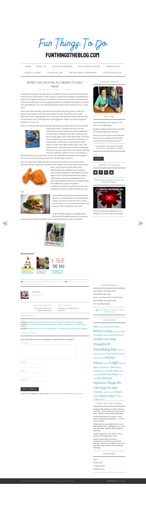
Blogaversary (116, 331)
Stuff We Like (58, 282)
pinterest (101, 371)
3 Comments (67, 89)
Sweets (115, 374)
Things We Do (112, 66)
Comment (26, 343)
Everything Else (46, 282)
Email (24, 371)
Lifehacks (121, 363)
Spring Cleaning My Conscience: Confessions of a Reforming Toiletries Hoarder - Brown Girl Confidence (107, 441)
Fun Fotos (102, 354)
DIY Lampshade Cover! (108, 436)
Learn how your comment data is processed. (66, 393)
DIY (108, 344)
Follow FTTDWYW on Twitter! (110, 311)
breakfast (99, 335)
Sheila (106, 371)
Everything (31, 284)
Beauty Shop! (113, 327)
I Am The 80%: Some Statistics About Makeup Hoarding (109, 428)
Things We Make (108, 388)
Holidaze (98, 362)
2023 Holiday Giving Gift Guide (104, 300)
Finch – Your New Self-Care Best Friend (108, 297)
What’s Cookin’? (33, 73)
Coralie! (36, 282)
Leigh (113, 362)
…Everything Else (111, 73)
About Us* (41, 66)
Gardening (115, 354)
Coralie (57, 89)
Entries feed (97, 463)
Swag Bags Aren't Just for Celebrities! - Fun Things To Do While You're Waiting (57, 328)
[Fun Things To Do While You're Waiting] (73, 49)
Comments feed (99, 466)
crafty (106, 339)
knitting (106, 363)
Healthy (110, 357)
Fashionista (111, 481)
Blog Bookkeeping (62, 66)
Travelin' (97, 392)
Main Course (99, 367)
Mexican (108, 367)
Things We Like (55, 73)
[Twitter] (95, 172)
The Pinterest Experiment (82, 73)
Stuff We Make (105, 374)
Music (113, 367)
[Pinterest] (106, 172)
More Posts (37, 295)
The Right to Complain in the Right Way (68, 309)
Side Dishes (113, 371)
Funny (108, 354)
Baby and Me (103, 327)
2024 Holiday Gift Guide (102, 294)
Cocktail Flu (82, 282)
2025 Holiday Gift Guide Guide (104, 291)
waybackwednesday (108, 392)
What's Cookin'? (108, 395)
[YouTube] (111, 172)
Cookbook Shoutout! (116, 335)
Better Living (28, 282)
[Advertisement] (73, 16)
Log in (95, 459)
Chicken (105, 335)
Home (28, 66)
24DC (96, 326)
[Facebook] (101, 172)
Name (24, 362)
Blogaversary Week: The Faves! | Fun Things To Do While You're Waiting (55, 322)
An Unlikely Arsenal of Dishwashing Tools (42, 309)
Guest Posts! (101, 358)
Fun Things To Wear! (89, 66)
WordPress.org (98, 469)
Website (25, 380)
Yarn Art (102, 399)
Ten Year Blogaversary (101, 304)
